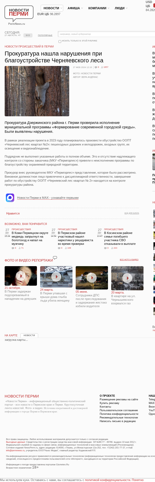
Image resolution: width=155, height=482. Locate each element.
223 (115, 248)
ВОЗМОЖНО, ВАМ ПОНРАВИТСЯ (26, 224)
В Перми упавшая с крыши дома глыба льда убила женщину (55, 295)
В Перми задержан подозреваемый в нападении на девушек (20, 293)
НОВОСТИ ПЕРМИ (22, 396)
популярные (45, 35)
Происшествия (21, 229)
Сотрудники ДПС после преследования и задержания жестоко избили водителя (91, 299)
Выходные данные (15, 442)
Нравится (13, 213)
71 (22, 248)
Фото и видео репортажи (29, 260)
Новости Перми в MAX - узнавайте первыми (48, 197)
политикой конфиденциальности (107, 480)
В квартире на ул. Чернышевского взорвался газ (123, 298)
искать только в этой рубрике (79, 41)
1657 (106, 67)
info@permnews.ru (15, 450)
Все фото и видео (129, 260)
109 (69, 248)
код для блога (132, 213)
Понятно (137, 480)
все (28, 35)
